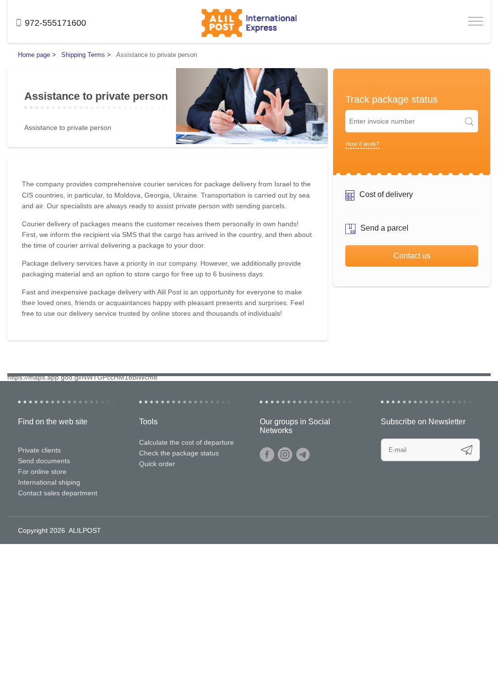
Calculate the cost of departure (186, 442)
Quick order (157, 464)
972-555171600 (55, 23)
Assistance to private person (156, 54)
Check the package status (179, 453)
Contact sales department (57, 493)
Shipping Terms (84, 54)
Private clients (39, 450)
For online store (42, 471)
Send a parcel (384, 228)
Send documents (44, 461)
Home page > (37, 54)
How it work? (362, 144)
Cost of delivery (386, 194)
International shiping (49, 482)
